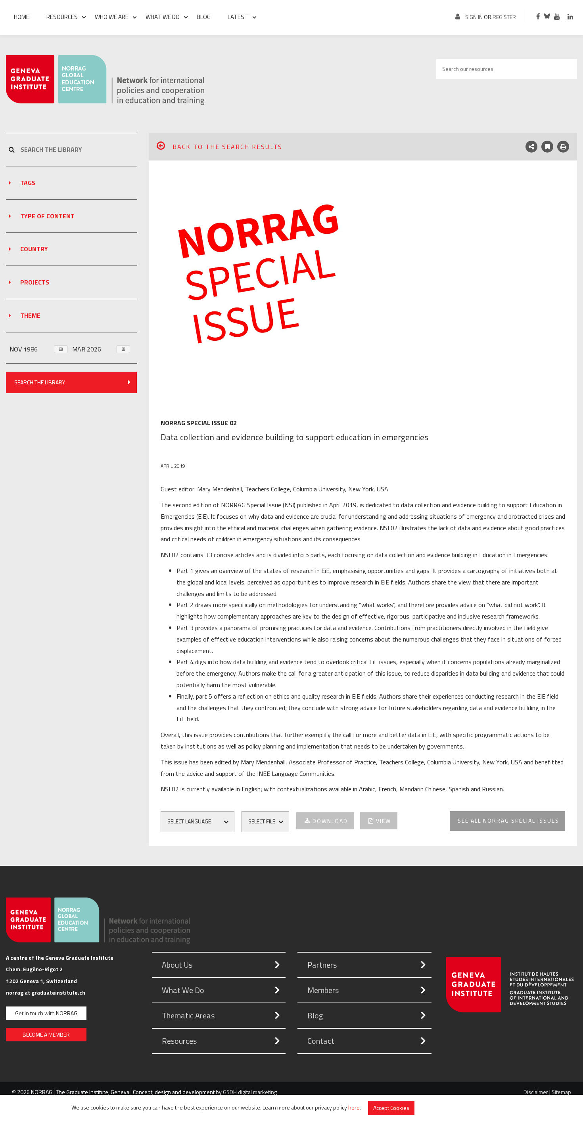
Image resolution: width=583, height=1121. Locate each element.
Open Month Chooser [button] (60, 349)
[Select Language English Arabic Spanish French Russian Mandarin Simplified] (200, 821)
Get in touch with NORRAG (46, 1013)
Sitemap (561, 1092)
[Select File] (268, 821)
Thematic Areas (188, 1015)
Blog (204, 16)
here (354, 1107)
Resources (62, 16)
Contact (320, 1041)
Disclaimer (536, 1092)
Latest (238, 16)
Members (323, 990)
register (504, 17)
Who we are (111, 16)
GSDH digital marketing (250, 1092)
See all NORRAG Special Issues (508, 820)
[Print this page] (563, 147)
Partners (322, 965)
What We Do (183, 990)
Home (21, 16)
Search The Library (39, 382)
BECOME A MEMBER (46, 1034)
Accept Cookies (391, 1108)
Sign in (474, 17)
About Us (177, 965)
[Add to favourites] (547, 147)
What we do (163, 16)
